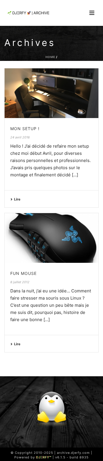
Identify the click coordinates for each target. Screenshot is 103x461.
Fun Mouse (23, 273)
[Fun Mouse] (51, 238)
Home (50, 57)
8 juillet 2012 (19, 282)
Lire (17, 199)
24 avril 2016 (20, 137)
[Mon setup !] (51, 93)
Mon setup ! (24, 128)
